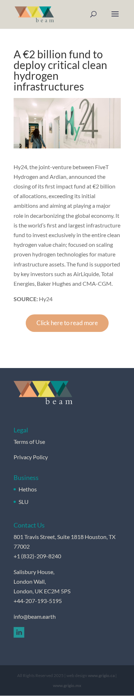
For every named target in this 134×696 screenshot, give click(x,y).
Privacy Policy (31, 457)
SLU (24, 501)
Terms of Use (29, 441)
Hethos (28, 489)
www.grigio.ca (101, 675)
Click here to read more (67, 323)
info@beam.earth (35, 616)
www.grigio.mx (67, 685)
